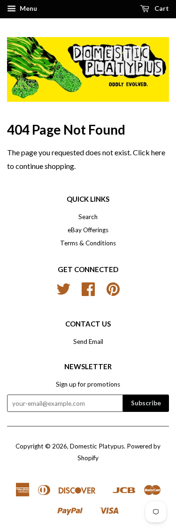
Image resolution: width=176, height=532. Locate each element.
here (158, 152)
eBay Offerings (88, 230)
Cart (161, 8)
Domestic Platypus (97, 446)
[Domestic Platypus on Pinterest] (113, 292)
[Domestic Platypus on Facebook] (88, 292)
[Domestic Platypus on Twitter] (63, 292)
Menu (27, 8)
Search (88, 216)
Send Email (88, 341)
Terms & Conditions (88, 243)
